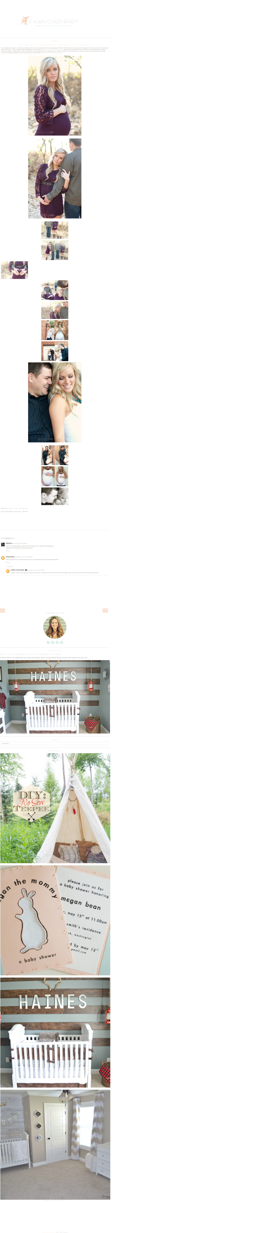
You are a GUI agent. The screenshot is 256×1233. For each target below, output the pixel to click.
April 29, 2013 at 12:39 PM (19, 543)
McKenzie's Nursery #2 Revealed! (55, 1200)
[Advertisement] (55, 1217)
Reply (8, 550)
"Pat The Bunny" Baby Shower (55, 976)
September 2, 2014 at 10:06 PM (23, 557)
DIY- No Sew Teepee (55, 863)
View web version (55, 613)
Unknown (10, 557)
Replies (10, 566)
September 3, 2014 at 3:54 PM (35, 570)
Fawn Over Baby (17, 570)
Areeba (9, 543)
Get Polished (62, 1232)
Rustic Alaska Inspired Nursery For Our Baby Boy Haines (31, 654)
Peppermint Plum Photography (53, 49)
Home (55, 609)
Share (55, 519)
